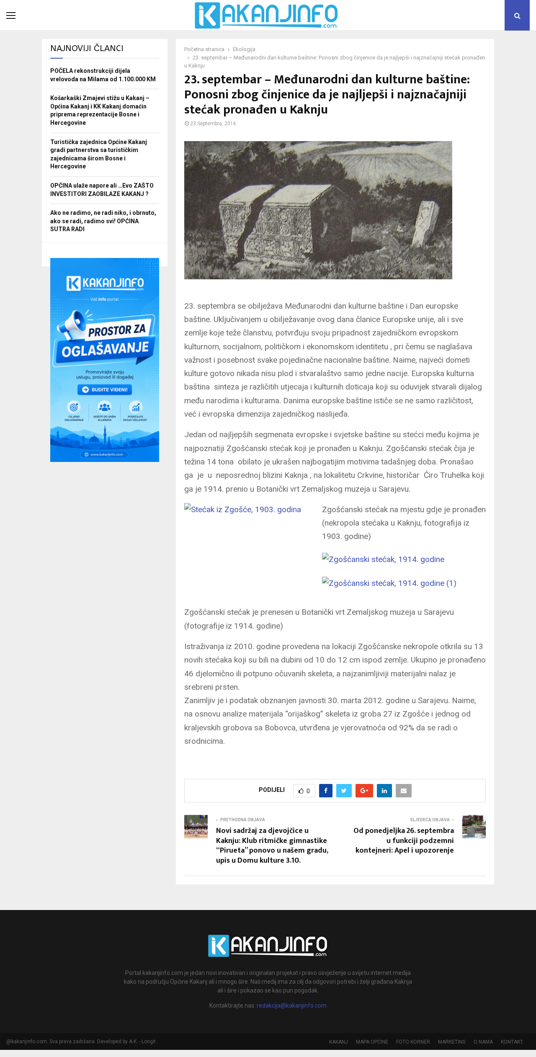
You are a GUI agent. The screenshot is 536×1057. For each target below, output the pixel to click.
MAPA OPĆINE (372, 1042)
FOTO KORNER (413, 1042)
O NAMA (483, 1042)
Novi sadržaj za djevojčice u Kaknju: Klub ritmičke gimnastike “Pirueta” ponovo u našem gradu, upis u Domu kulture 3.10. (272, 846)
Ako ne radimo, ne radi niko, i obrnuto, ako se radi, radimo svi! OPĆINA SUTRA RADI (103, 220)
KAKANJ (338, 1042)
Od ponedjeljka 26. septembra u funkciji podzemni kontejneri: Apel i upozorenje (403, 841)
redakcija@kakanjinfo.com (292, 1005)
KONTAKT (512, 1042)
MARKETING (452, 1042)
